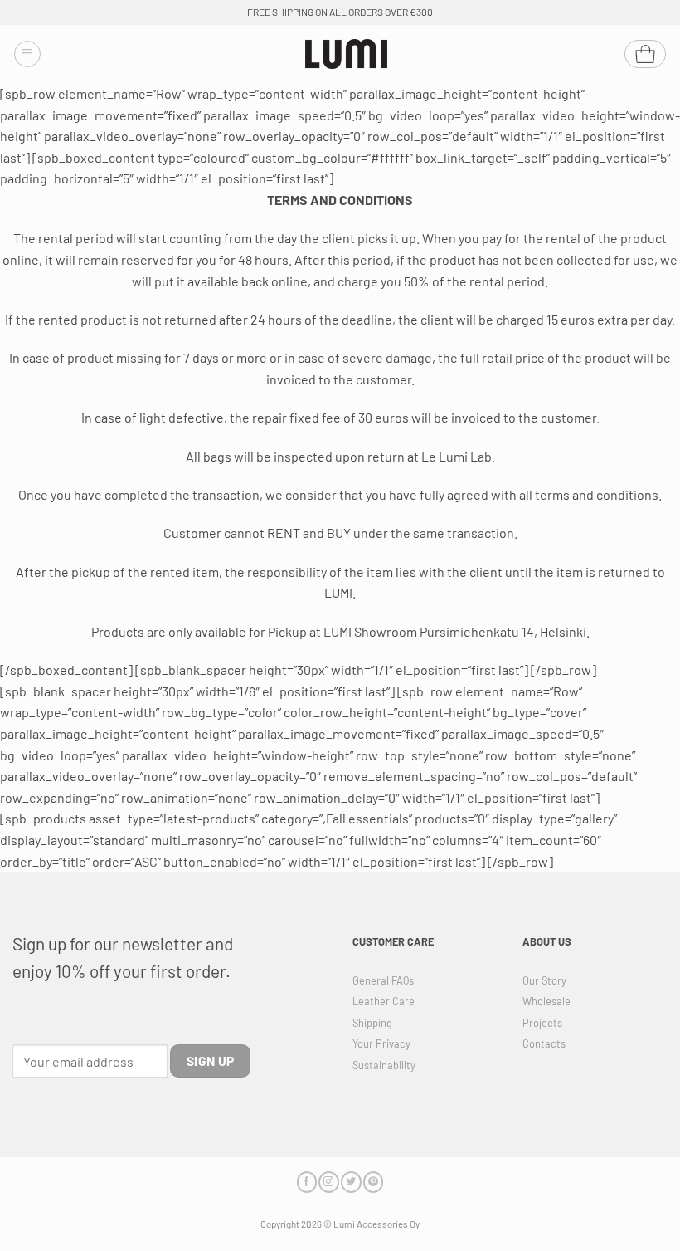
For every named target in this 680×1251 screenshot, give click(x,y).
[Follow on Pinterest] (373, 1181)
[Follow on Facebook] (307, 1181)
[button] (27, 54)
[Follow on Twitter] (351, 1181)
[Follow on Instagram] (328, 1181)
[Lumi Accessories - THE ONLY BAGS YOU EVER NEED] (346, 54)
